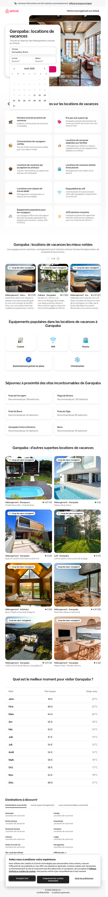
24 (14, 100)
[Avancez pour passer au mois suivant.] (44, 68)
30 (45, 100)
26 (24, 100)
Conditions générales (61, 892)
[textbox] (21, 61)
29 (40, 100)
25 (19, 100)
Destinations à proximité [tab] (16, 805)
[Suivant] (58, 259)
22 (40, 95)
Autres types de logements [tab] (42, 805)
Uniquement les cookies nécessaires (53, 879)
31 (14, 106)
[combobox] (33, 52)
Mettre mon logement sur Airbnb (83, 11)
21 (34, 95)
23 (45, 95)
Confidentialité (42, 892)
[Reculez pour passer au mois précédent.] (14, 68)
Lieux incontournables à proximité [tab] (73, 805)
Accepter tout (22, 878)
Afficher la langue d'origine (80, 3)
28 (34, 100)
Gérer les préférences (84, 878)
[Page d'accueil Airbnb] (12, 11)
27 (29, 100)
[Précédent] (48, 259)
